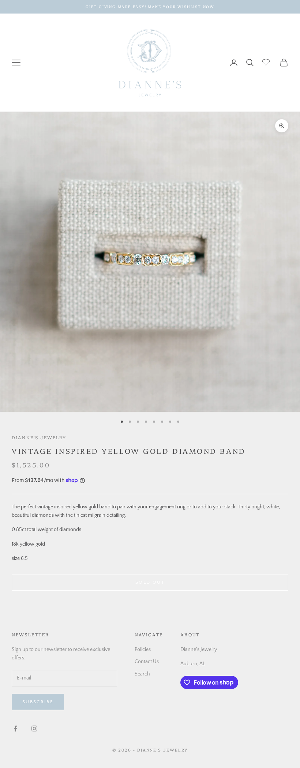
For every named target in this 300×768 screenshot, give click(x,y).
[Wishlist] (267, 61)
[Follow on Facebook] (15, 728)
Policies (143, 649)
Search (142, 674)
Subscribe (37, 701)
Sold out (150, 582)
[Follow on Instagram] (34, 728)
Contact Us (147, 662)
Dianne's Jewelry (39, 437)
